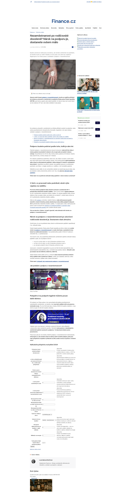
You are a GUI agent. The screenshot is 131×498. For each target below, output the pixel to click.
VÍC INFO (89, 2)
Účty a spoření (70, 28)
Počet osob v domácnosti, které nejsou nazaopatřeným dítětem (36, 373)
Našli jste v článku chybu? (35, 449)
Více (97, 123)
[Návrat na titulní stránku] (64, 21)
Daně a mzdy (35, 28)
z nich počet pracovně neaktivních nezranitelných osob (36, 392)
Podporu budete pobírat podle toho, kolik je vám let (47, 135)
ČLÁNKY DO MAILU (97, 2)
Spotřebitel (88, 28)
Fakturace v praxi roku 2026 (85, 128)
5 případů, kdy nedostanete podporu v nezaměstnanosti (53, 261)
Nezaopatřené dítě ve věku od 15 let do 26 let (36, 409)
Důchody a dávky (44, 28)
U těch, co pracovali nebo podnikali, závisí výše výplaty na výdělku (51, 136)
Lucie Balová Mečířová (35, 47)
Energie (101, 28)
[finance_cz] (31, 2)
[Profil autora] (33, 461)
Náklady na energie (36, 435)
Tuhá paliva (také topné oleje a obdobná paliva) (36, 442)
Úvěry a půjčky (79, 28)
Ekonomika (54, 28)
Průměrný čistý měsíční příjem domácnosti (36, 351)
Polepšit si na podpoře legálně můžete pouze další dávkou (49, 142)
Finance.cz (32, 32)
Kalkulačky (61, 28)
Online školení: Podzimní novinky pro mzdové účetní (46, 2)
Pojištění (95, 28)
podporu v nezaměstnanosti (50, 97)
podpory (39, 200)
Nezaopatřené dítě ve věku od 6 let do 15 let (36, 404)
